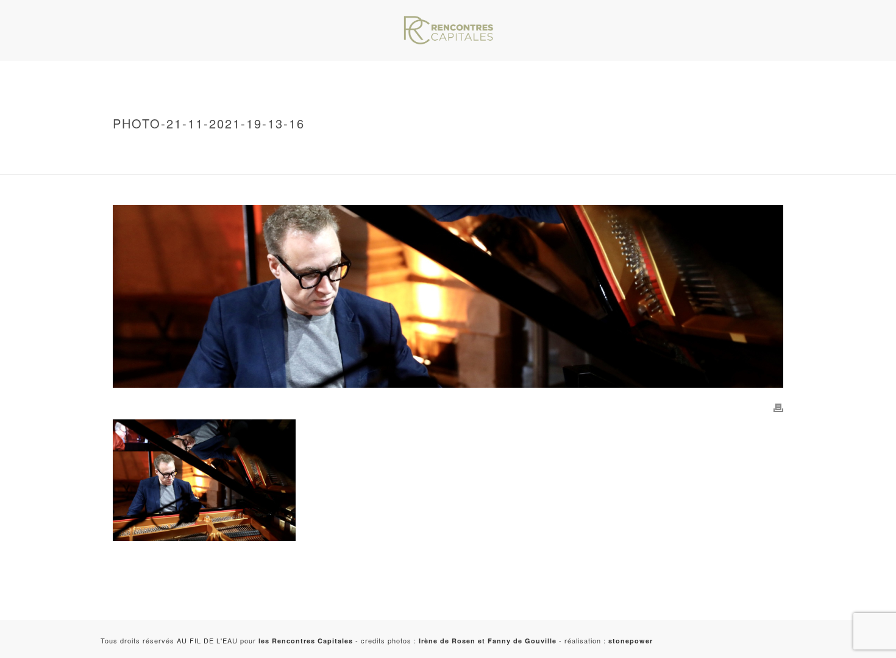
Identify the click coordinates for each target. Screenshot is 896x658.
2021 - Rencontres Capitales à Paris (238, 162)
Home (175, 149)
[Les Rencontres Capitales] (448, 30)
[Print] (778, 406)
